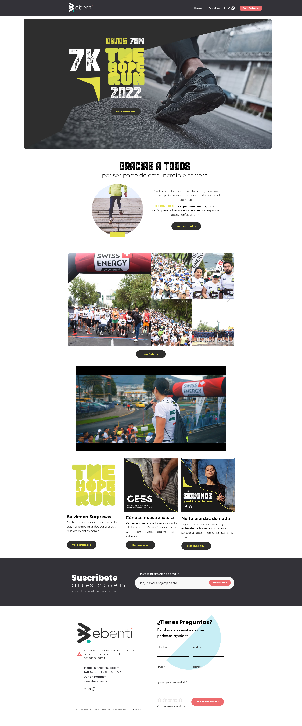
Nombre (162, 647)
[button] (214, 8)
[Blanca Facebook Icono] (224, 8)
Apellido (197, 647)
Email (160, 667)
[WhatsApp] (233, 8)
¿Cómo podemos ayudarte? (172, 682)
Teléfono (197, 667)
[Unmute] (86, 446)
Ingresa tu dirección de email (158, 574)
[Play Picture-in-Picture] (215, 446)
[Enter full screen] (221, 446)
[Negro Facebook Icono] (85, 689)
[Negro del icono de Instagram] (89, 689)
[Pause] (80, 446)
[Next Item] (228, 299)
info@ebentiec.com (106, 668)
